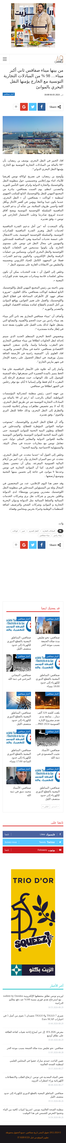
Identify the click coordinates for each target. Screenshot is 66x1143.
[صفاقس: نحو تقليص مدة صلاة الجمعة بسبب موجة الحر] (47, 625)
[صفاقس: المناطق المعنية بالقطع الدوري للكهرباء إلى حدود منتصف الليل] (18, 625)
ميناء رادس (58, 535)
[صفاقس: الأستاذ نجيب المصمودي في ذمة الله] (47, 738)
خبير (23, 531)
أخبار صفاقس (9, 94)
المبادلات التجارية (49, 531)
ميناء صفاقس (44, 535)
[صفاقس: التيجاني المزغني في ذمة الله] (18, 663)
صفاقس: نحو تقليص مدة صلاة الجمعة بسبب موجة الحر (35, 1048)
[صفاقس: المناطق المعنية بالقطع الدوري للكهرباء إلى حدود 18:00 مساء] (47, 663)
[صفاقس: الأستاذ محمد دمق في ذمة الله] (18, 775)
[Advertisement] (33, 571)
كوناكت (15, 531)
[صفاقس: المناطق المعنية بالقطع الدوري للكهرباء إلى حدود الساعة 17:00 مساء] (18, 738)
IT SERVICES (23, 1137)
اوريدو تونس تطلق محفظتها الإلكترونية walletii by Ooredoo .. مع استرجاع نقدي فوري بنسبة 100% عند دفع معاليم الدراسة (33, 999)
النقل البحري (34, 531)
